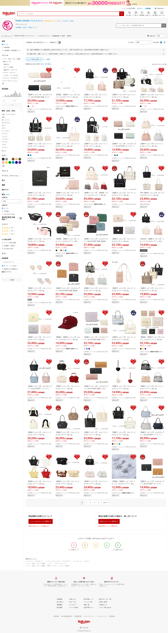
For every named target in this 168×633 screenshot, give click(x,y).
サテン (4, 128)
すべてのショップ (6, 36)
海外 (8, 194)
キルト (4, 125)
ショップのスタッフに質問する (40, 521)
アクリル (4, 142)
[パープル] (19, 162)
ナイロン (4, 147)
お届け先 (4, 197)
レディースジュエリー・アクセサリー (58, 561)
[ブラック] (3, 159)
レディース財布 (64, 566)
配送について (33, 27)
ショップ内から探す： (124, 25)
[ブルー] (13, 162)
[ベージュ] (16, 159)
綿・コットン (6, 120)
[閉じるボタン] (163, 50)
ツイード (4, 136)
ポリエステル (6, 122)
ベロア (4, 144)
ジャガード (5, 139)
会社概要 (18, 27)
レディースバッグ (60, 563)
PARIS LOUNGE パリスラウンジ (29, 21)
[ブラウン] (13, 159)
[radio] (2, 44)
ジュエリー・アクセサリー (34, 561)
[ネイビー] (16, 162)
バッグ (49, 563)
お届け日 (4, 205)
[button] (160, 8)
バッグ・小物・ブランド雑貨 (35, 563)
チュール (4, 133)
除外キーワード (6, 272)
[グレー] (6, 159)
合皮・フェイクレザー (9, 114)
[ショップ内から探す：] (163, 25)
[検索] (121, 13)
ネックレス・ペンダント (82, 561)
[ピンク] (3, 162)
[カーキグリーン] (19, 159)
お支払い (25, 27)
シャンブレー (6, 131)
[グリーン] (9, 162)
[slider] (2, 97)
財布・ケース (51, 566)
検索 (12, 105)
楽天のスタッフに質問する (109, 521)
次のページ (106, 502)
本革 (3, 117)
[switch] (20, 218)
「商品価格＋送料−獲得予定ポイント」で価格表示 (40, 42)
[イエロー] (6, 162)
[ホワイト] (9, 159)
